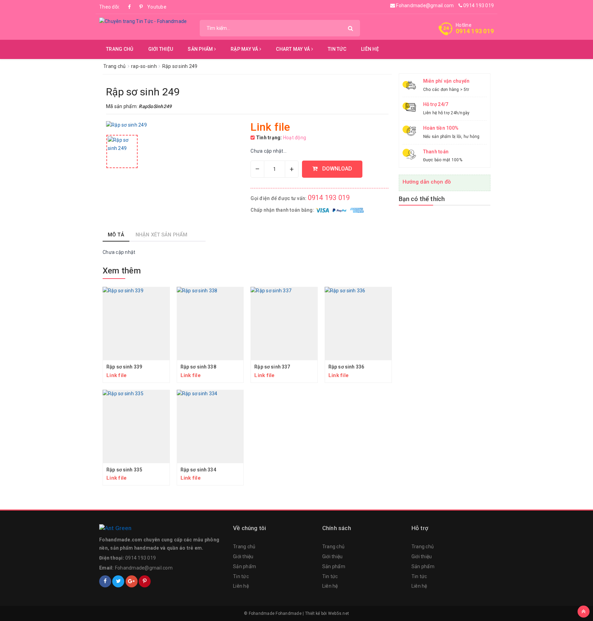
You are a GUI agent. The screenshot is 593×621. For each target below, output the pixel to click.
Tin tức (337, 49)
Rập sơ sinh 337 (272, 367)
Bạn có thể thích (422, 198)
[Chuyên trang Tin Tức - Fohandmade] (143, 21)
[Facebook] (130, 7)
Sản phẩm (201, 49)
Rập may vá (245, 49)
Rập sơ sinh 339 (124, 367)
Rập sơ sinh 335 (124, 469)
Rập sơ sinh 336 (346, 367)
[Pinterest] (141, 7)
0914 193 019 (478, 5)
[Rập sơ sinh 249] (122, 151)
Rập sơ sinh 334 (198, 469)
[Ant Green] (162, 528)
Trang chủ (119, 49)
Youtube (152, 7)
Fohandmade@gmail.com (424, 5)
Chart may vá (293, 49)
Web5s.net (338, 613)
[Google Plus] (132, 581)
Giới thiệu (160, 49)
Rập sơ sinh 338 (198, 367)
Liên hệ (370, 49)
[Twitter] (118, 581)
